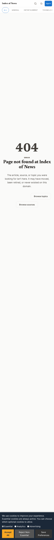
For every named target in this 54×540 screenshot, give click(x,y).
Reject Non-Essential (24, 533)
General (15, 10)
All (5, 10)
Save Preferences (43, 533)
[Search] (35, 3)
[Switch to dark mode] (41, 3)
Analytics (21, 526)
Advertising (35, 526)
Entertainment (31, 10)
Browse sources (27, 204)
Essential (8, 526)
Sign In (48, 3)
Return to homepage (16, 196)
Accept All (7, 533)
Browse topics (41, 196)
